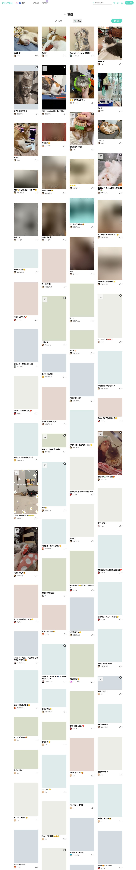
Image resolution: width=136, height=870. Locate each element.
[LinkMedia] (26, 39)
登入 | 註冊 (129, 3)
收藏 (117, 21)
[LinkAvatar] (15, 55)
